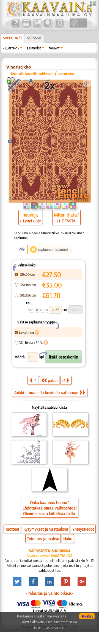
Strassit (34, 37)
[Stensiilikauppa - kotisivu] (48, 15)
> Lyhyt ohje (30, 220)
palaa (53, 380)
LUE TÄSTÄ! (66, 220)
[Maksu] (37, 26)
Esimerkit (34, 47)
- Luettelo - (11, 47)
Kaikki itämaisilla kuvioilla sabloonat (46, 392)
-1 (35, 380)
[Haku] (47, 26)
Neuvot (54, 47)
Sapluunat (12, 37)
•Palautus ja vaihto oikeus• (49, 593)
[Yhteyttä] (26, 26)
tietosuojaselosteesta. (49, 627)
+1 (63, 380)
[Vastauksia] (15, 26)
